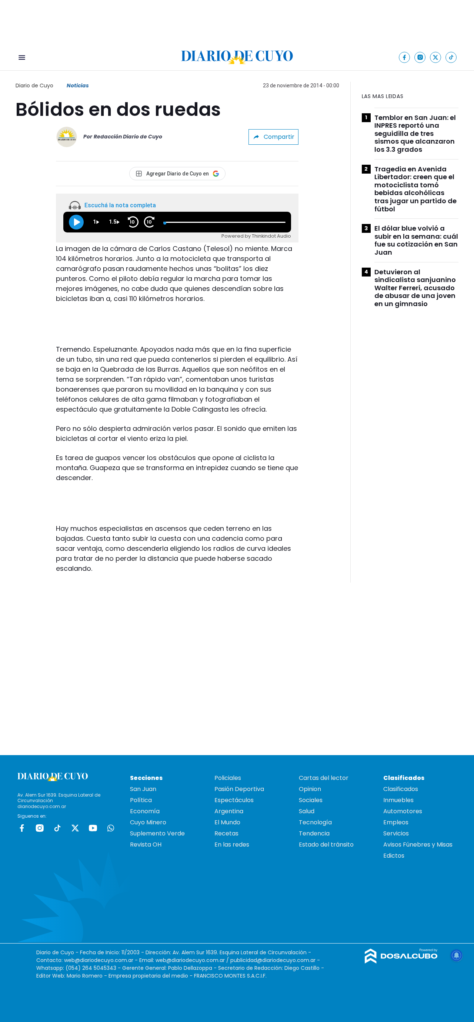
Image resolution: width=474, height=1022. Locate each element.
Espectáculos (234, 800)
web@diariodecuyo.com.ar (98, 960)
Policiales (227, 778)
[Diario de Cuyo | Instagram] (420, 57)
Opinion (310, 789)
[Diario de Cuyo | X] (435, 57)
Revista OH (145, 844)
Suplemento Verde (157, 833)
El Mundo (227, 822)
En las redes (231, 844)
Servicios (396, 833)
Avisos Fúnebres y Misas (418, 844)
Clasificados (400, 789)
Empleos (395, 822)
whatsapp (110, 828)
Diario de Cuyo (34, 85)
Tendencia (314, 833)
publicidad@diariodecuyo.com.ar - (275, 960)
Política (141, 800)
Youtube (93, 828)
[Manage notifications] (457, 955)
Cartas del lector (323, 778)
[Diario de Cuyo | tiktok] (451, 57)
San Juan (143, 789)
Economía (145, 811)
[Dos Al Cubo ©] (401, 961)
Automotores (402, 811)
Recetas (226, 833)
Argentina (228, 811)
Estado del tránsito (326, 844)
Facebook (21, 828)
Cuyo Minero (148, 822)
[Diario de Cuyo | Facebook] (404, 57)
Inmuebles (398, 800)
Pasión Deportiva (239, 789)
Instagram (39, 828)
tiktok (57, 828)
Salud (306, 811)
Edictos (393, 855)
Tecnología (315, 822)
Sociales (311, 800)
